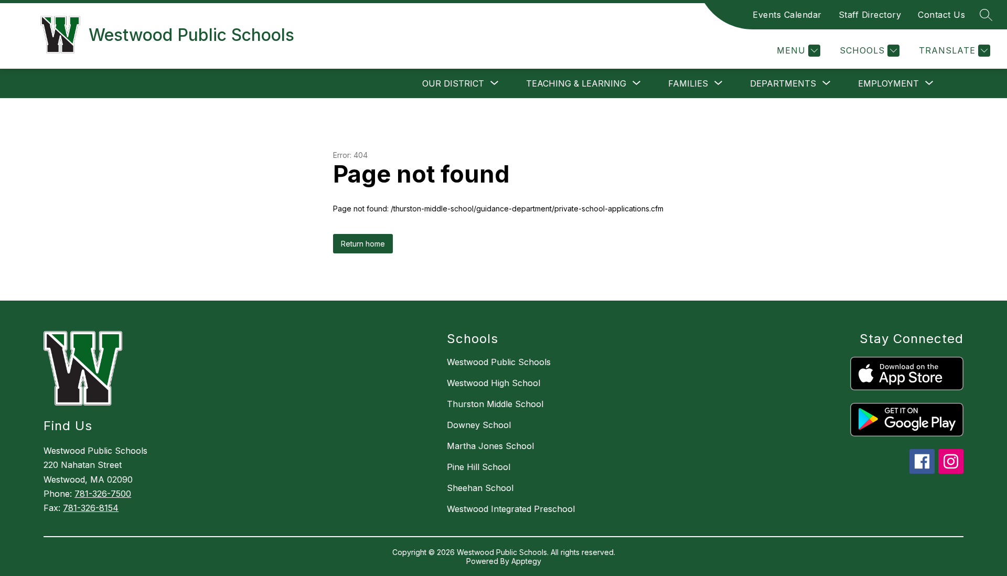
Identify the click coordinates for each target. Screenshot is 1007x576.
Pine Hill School (478, 467)
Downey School (479, 425)
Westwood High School (493, 383)
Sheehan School (480, 488)
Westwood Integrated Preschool (511, 509)
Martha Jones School (490, 446)
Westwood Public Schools (499, 362)
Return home (363, 243)
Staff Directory (870, 14)
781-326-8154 (91, 508)
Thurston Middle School (495, 404)
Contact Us (941, 14)
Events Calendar (787, 14)
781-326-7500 (102, 493)
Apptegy (526, 561)
